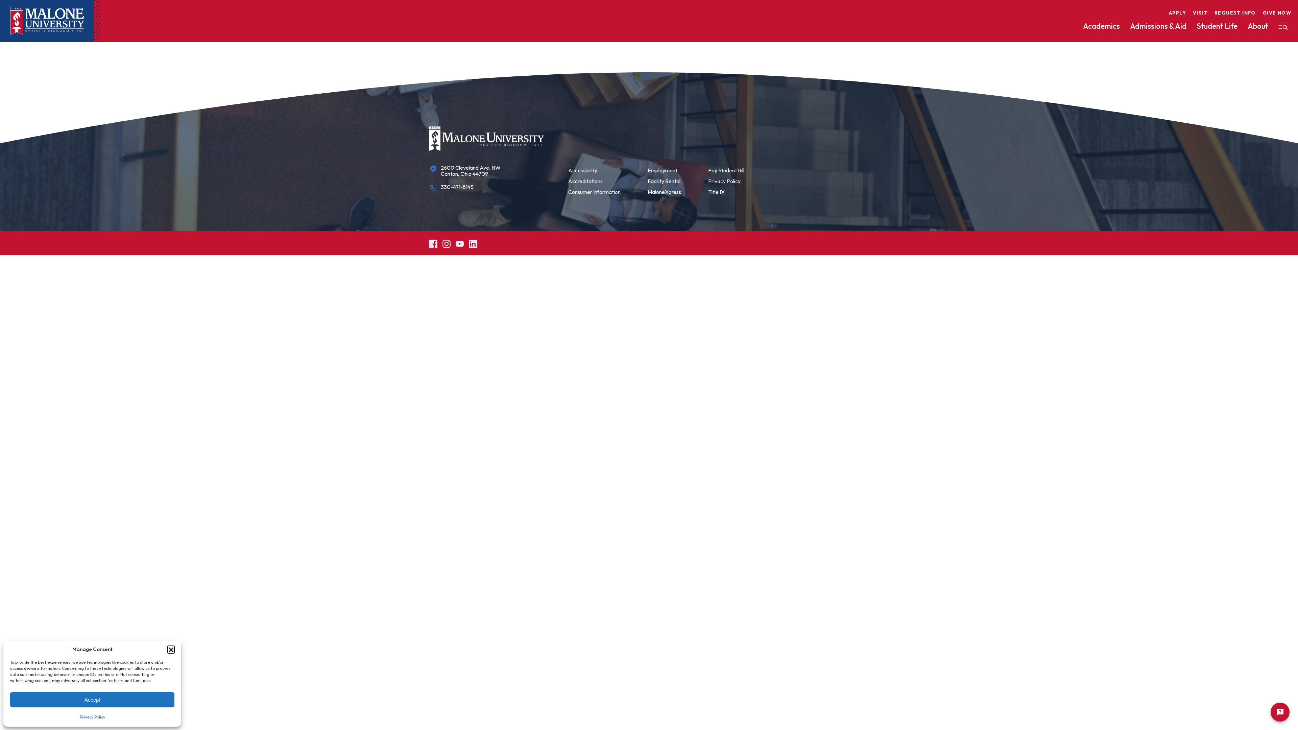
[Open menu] (1283, 26)
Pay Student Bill (726, 170)
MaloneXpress (664, 192)
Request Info (1235, 13)
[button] (171, 649)
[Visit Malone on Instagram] (446, 243)
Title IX (716, 192)
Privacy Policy (92, 717)
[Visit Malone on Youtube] (460, 243)
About (1258, 26)
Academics (1101, 26)
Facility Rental (664, 181)
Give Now (1277, 13)
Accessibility (582, 170)
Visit (1200, 13)
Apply (1177, 13)
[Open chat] (1280, 712)
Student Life (1217, 26)
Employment (662, 170)
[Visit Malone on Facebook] (433, 243)
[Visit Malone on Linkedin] (473, 243)
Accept (92, 700)
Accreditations (585, 181)
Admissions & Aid (1158, 26)
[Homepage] (47, 21)
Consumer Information (594, 192)
